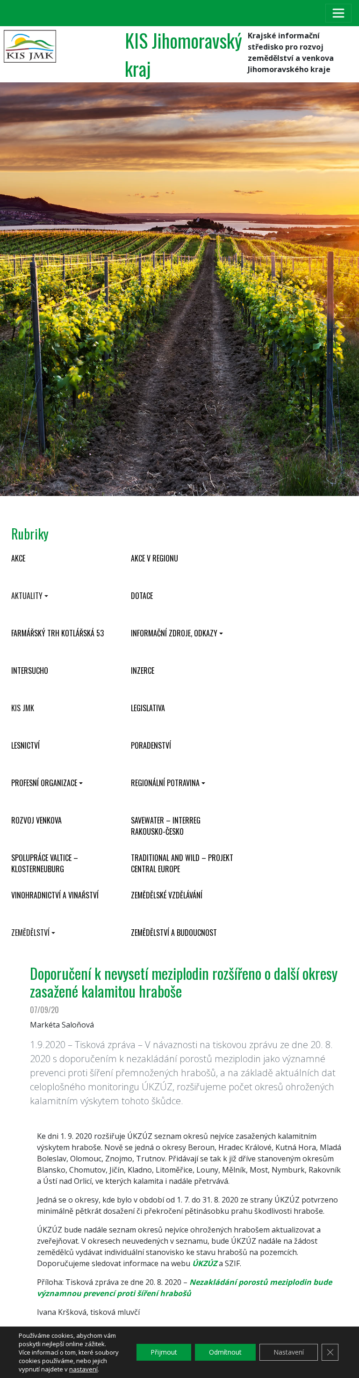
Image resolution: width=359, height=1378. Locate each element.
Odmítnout (225, 1352)
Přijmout (164, 1352)
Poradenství (151, 745)
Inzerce (142, 670)
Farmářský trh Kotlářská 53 (57, 633)
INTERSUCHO (29, 670)
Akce (18, 558)
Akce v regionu (154, 558)
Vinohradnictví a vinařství (55, 895)
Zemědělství (30, 932)
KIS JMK (22, 708)
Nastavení (288, 1352)
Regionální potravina (165, 782)
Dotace (142, 595)
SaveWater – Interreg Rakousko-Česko (166, 826)
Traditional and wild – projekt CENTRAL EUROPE (182, 863)
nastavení (83, 1369)
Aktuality (27, 595)
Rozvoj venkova (36, 820)
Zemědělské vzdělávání (166, 895)
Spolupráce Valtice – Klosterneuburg (44, 863)
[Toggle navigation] (338, 13)
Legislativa (148, 708)
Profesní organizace (44, 782)
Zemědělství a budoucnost (174, 932)
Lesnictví (25, 745)
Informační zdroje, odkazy (174, 633)
